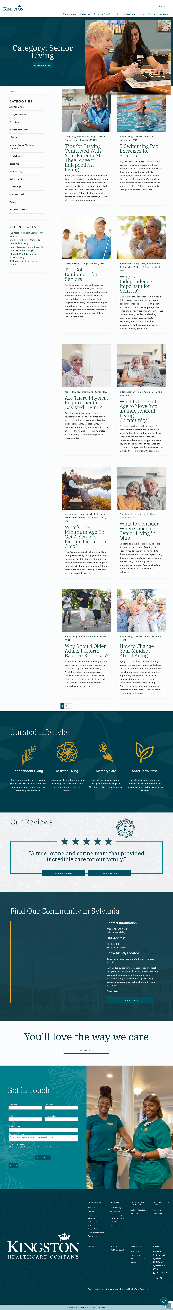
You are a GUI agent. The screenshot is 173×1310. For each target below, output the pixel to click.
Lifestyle (13, 137)
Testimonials (92, 1222)
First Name (13, 1104)
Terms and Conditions (96, 1232)
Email (11, 1116)
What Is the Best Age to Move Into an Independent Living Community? (138, 410)
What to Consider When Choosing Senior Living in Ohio (139, 530)
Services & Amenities (103, 14)
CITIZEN (81, 1307)
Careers (151, 14)
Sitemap (91, 1225)
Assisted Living (16, 106)
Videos (12, 202)
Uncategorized (16, 194)
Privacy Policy (43, 1158)
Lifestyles (86, 14)
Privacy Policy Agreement (18, 1144)
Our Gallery (157, 1213)
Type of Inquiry (14, 1126)
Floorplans (157, 1210)
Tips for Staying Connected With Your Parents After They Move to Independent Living (86, 158)
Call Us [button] (163, 6)
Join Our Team (117, 1250)
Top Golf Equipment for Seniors (81, 274)
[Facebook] (154, 1278)
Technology (15, 186)
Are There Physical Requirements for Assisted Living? (86, 402)
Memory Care (94, 743)
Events (142, 14)
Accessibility (92, 1236)
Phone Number (50, 1116)
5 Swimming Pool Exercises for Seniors (140, 151)
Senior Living (15, 171)
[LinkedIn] (157, 1278)
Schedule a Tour (43, 65)
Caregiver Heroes (17, 114)
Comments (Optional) (17, 1134)
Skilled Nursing (16, 179)
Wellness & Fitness (18, 209)
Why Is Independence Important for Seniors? (136, 283)
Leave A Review (63, 873)
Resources (92, 1218)
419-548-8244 (120, 928)
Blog (89, 1215)
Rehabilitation (16, 156)
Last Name (49, 1104)
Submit (13, 1166)
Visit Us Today (86, 1050)
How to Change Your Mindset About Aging (137, 651)
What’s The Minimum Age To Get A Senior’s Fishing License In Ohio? (85, 536)
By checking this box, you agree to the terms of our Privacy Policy (35, 1147)
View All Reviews (109, 873)
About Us (91, 1208)
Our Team (91, 1211)
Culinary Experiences (139, 1210)
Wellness (134, 1213)
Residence (135, 1252)
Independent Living (18, 129)
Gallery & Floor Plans (126, 14)
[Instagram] (161, 1278)
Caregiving (14, 122)
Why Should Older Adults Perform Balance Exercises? (86, 651)
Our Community (70, 14)
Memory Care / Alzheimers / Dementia (23, 147)
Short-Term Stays (135, 743)
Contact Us (164, 14)
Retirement (14, 163)
